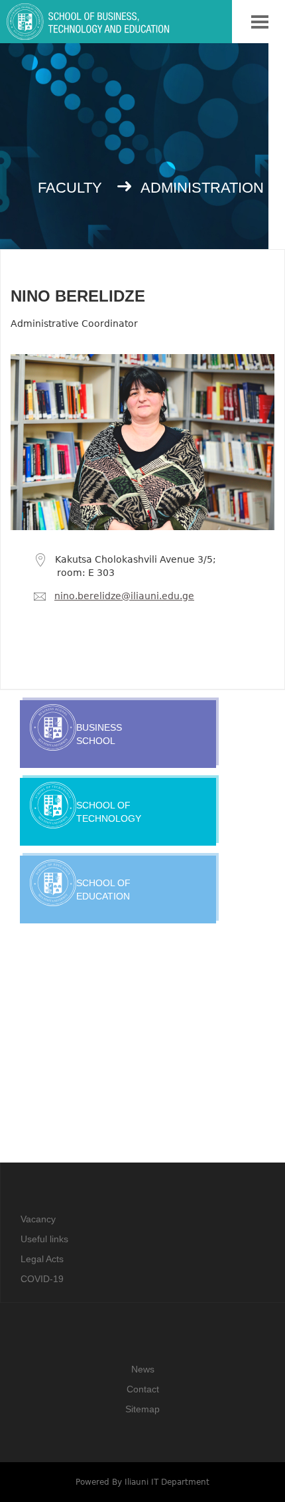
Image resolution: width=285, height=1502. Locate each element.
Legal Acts (42, 1259)
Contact (143, 1389)
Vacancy (38, 1219)
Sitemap (142, 1409)
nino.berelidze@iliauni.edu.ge (124, 596)
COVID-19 (42, 1278)
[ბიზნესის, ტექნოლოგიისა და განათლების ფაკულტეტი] (133, 29)
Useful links (44, 1239)
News (142, 1369)
